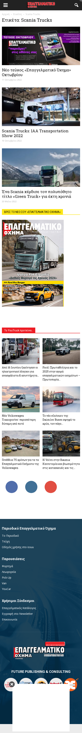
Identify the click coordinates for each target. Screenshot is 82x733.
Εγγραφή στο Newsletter (17, 613)
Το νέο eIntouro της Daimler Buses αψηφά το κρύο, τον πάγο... (59, 419)
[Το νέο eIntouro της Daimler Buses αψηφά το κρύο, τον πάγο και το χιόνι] (61, 399)
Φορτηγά (7, 566)
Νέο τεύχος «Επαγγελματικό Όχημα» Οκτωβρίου (36, 72)
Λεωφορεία (9, 572)
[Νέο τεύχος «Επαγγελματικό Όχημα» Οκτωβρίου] (41, 46)
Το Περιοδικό (10, 535)
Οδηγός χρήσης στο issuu (18, 547)
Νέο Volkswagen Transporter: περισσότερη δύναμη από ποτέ (19, 419)
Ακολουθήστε (31, 482)
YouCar (6, 589)
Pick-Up (6, 577)
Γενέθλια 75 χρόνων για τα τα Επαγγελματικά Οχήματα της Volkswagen (20, 464)
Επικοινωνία (9, 619)
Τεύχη (6, 541)
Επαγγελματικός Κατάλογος (19, 608)
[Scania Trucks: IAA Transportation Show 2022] (41, 106)
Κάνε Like (11, 482)
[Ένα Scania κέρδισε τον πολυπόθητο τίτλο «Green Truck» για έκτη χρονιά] (41, 167)
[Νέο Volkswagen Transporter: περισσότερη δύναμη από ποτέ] (21, 399)
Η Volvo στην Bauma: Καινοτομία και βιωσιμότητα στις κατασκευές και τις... (61, 464)
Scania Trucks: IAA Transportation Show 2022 (35, 133)
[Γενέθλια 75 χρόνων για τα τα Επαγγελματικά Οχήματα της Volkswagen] (21, 443)
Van (4, 583)
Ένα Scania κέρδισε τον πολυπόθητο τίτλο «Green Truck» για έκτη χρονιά (37, 194)
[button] (76, 5)
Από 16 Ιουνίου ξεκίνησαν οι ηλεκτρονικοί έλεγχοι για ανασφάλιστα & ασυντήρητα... (20, 371)
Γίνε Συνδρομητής (51, 484)
